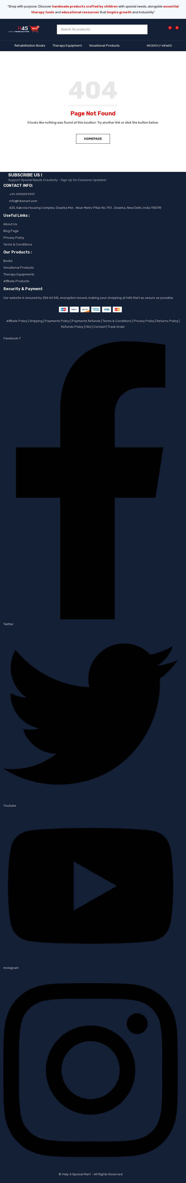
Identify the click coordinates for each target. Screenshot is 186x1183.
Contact (99, 327)
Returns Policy (167, 321)
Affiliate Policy (16, 321)
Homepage (93, 138)
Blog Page (11, 231)
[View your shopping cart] (174, 29)
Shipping (36, 321)
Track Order (116, 327)
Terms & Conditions (17, 244)
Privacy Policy (13, 237)
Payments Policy (57, 321)
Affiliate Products (16, 281)
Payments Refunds (86, 321)
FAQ (88, 327)
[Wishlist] (167, 29)
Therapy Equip (14, 274)
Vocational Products (18, 267)
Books (8, 261)
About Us (10, 224)
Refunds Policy (72, 327)
